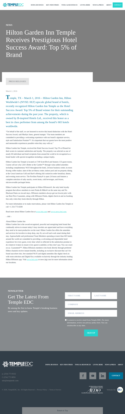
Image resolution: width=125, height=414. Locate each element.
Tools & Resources (69, 5)
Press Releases (17, 81)
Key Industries (52, 5)
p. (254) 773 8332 (9, 374)
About (108, 5)
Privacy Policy (42, 390)
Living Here (85, 5)
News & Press (98, 5)
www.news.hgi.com (58, 212)
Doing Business (37, 5)
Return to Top (62, 410)
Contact (117, 5)
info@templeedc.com (10, 381)
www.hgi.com (41, 212)
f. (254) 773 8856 (9, 377)
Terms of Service (55, 390)
